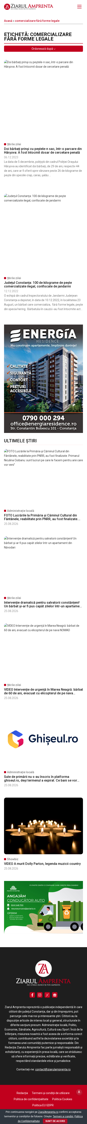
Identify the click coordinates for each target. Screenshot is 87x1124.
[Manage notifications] (79, 1092)
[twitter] (47, 995)
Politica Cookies (62, 1099)
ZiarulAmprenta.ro (48, 1112)
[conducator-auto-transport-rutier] (43, 932)
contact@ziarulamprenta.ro (53, 1069)
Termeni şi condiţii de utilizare (51, 1093)
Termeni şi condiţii (63, 1116)
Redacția (22, 1093)
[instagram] (39, 995)
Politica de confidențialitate (31, 1099)
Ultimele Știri (20, 440)
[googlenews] (54, 995)
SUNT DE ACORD (55, 1121)
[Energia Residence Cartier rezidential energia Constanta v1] (43, 432)
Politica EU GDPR (43, 1105)
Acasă (8, 20)
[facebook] (32, 995)
